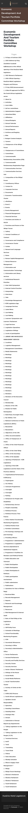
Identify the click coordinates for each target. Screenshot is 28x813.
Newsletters (9, 429)
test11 (7, 741)
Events (7, 207)
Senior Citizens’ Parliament (14, 669)
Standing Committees (12, 708)
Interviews (8, 294)
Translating (9, 747)
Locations (8, 342)
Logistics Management (12, 345)
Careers (7, 141)
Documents (9, 192)
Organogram (9, 480)
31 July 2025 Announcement (14, 87)
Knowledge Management (13, 300)
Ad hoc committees (11, 108)
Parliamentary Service (12, 504)
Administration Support (12, 111)
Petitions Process (11, 510)
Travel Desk (9, 750)
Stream (7, 717)
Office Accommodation (12, 435)
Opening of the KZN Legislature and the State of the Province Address (14, 468)
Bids (6, 135)
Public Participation (11, 564)
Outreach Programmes (12, 486)
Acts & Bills (9, 105)
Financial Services (11, 216)
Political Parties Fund (12, 525)
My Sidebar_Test (10, 417)
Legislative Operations (12, 327)
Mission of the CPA (11, 405)
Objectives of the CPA (12, 432)
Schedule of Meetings (12, 630)
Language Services (11, 306)
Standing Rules (10, 711)
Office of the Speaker (12, 456)
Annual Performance (12, 126)
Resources (8, 609)
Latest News (9, 309)
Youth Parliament (11, 783)
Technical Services (11, 738)
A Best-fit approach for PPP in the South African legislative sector (14, 93)
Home (7, 255)
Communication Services (13, 168)
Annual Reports (10, 129)
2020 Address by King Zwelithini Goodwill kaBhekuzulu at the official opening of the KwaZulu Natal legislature (13, 66)
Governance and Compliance (14, 240)
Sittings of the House (12, 672)
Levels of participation (12, 333)
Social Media (9, 675)
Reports (7, 600)
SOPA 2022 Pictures (11, 693)
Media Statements (11, 351)
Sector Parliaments (11, 654)
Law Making (9, 312)
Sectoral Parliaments (12, 657)
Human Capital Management (14, 258)
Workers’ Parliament (12, 780)
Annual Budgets (10, 120)
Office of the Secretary (12, 453)
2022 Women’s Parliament (13, 75)
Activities (8, 102)
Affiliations (8, 117)
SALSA (7, 624)
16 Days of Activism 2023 (13, 57)
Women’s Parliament (12, 774)
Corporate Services (11, 189)
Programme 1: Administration (14, 540)
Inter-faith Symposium (12, 285)
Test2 (7, 744)
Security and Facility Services (14, 660)
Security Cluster (10, 663)
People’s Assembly (11, 507)
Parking (7, 495)
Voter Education (10, 756)
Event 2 (7, 204)
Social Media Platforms (12, 678)
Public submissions (11, 582)
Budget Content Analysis (13, 138)
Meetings (8, 354)
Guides (7, 246)
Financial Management (12, 213)
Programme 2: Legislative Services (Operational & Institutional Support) (13, 546)
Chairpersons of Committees (14, 150)
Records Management (12, 597)
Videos (7, 753)
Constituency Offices (12, 183)
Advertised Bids (10, 114)
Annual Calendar (10, 123)
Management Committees (13, 348)
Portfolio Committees (12, 528)
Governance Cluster (11, 243)
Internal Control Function (13, 288)
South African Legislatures (14, 696)
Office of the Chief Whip (13, 450)
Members (8, 390)
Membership (9, 402)
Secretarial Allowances (12, 642)
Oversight (8, 489)
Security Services (11, 666)
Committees (9, 153)
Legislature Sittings (11, 330)
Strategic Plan (9, 714)
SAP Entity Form (10, 627)
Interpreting (9, 291)
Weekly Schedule (11, 759)
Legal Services (10, 324)
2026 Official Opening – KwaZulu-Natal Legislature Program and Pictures (12, 81)
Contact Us (8, 186)
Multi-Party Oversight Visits (14, 414)
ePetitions (8, 201)
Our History (9, 483)
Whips (7, 768)
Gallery (7, 231)
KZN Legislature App (12, 303)
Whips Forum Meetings (12, 771)
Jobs (6, 297)
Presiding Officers (11, 537)
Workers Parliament (11, 777)
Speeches (8, 705)
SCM (6, 639)
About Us (8, 99)
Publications (9, 585)
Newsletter (8, 426)
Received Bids (10, 594)
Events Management (12, 210)
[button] (26, 3)
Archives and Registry (12, 132)
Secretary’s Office (11, 645)
